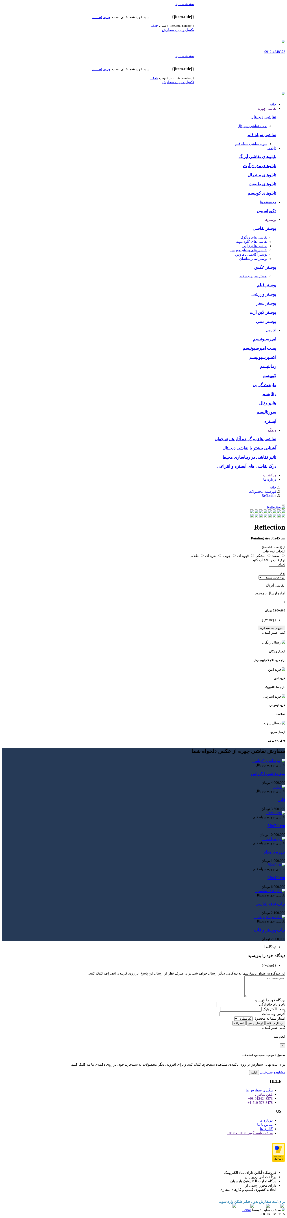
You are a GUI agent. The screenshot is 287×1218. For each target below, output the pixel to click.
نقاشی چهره (267, 108)
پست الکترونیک (273, 1009)
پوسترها (270, 219)
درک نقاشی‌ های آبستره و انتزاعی (246, 466)
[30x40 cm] (266, 865)
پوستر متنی (266, 321)
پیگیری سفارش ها (259, 1090)
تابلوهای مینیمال (262, 175)
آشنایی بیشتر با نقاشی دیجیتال (249, 448)
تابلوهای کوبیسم (262, 193)
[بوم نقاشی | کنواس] (252, 761)
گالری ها (266, 1129)
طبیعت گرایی (264, 384)
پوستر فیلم (266, 285)
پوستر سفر (266, 303)
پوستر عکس (265, 267)
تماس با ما (265, 1124)
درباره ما (269, 479)
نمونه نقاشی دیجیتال (252, 126)
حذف (154, 25)
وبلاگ (272, 430)
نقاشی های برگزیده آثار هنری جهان (245, 438)
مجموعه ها (268, 202)
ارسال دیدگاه (275, 1023)
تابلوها (271, 148)
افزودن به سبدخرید (271, 628)
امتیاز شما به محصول (269, 1018)
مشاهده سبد (185, 4)
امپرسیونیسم (264, 339)
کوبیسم (269, 375)
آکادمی (271, 330)
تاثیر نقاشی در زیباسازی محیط (249, 457)
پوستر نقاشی (264, 228)
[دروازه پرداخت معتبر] (278, 1161)
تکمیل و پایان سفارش (178, 30)
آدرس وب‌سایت (273, 1014)
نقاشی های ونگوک (253, 237)
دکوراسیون (266, 210)
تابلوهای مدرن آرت (259, 165)
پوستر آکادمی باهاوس (251, 254)
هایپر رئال (267, 403)
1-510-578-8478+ (260, 1102)
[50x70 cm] (266, 813)
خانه (273, 104)
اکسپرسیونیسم (262, 357)
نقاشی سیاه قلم (261, 134)
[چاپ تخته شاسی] (255, 891)
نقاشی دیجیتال (263, 117)
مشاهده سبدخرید (272, 1072)
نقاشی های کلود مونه (251, 241)
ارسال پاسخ (255, 1023)
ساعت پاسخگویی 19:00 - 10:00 (250, 1133)
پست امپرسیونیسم (259, 348)
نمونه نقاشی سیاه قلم (251, 144)
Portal (246, 1210)
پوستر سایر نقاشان (253, 259)
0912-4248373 (274, 52)
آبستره (270, 421)
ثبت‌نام (97, 17)
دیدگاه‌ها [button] (270, 947)
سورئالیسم (266, 412)
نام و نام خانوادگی (271, 1004)
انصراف (239, 1023)
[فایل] (273, 787)
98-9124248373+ (260, 1098)
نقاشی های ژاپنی (254, 246)
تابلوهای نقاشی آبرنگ (257, 156)
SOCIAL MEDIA (272, 1214)
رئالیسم (269, 393)
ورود (106, 17)
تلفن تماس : (264, 1094)
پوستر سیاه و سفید (253, 276)
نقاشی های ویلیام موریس (248, 250)
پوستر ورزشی (263, 294)
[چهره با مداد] (262, 839)
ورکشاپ (269, 475)
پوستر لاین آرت (263, 312)
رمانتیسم (268, 366)
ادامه (254, 1072)
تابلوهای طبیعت (262, 184)
